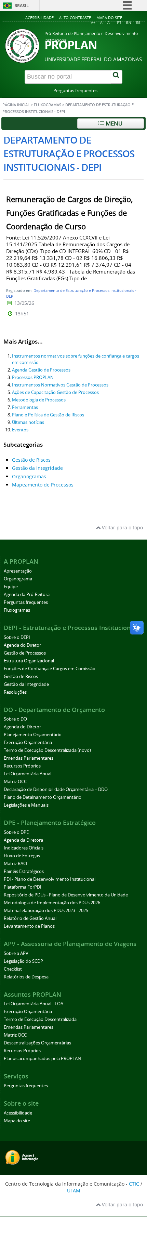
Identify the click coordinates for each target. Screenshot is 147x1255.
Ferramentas (25, 407)
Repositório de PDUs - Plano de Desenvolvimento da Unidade (66, 895)
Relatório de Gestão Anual (30, 918)
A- (109, 22)
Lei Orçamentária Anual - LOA (33, 1004)
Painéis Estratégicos (24, 871)
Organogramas (29, 476)
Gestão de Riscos (31, 460)
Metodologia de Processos (39, 400)
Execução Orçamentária (28, 742)
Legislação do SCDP (23, 961)
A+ (93, 22)
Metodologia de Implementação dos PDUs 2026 (52, 903)
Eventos (20, 430)
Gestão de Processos (25, 653)
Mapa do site (109, 17)
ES (138, 22)
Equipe (11, 587)
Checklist (13, 969)
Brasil (21, 6)
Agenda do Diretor (22, 645)
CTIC (134, 1183)
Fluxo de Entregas (22, 856)
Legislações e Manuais (26, 805)
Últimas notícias (28, 422)
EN (128, 22)
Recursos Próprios (22, 766)
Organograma (18, 579)
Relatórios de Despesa (26, 977)
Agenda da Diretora (23, 840)
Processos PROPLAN (33, 377)
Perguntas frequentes (75, 91)
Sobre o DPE (16, 832)
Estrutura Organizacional (29, 661)
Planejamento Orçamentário (33, 735)
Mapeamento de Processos (43, 484)
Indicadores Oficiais (23, 848)
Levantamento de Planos (29, 926)
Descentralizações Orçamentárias (37, 1043)
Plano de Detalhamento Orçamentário (42, 797)
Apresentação (18, 571)
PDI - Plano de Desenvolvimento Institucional (49, 879)
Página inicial (16, 104)
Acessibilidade (39, 17)
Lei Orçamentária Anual (27, 774)
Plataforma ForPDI (22, 887)
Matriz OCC (15, 782)
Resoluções (15, 692)
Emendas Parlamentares (28, 758)
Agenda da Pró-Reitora (27, 594)
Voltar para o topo (122, 527)
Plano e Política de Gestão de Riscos (48, 415)
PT (119, 22)
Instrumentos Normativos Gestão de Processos (60, 385)
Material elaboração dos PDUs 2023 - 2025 (46, 910)
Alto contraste (75, 17)
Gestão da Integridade (37, 468)
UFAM (73, 1190)
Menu (113, 123)
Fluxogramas (47, 104)
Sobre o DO (15, 719)
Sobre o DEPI (17, 637)
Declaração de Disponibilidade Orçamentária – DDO (56, 789)
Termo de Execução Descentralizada (40, 1019)
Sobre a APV (16, 953)
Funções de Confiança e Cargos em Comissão (49, 669)
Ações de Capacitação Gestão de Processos (55, 392)
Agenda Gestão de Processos (41, 370)
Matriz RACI (15, 863)
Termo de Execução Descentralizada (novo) (47, 750)
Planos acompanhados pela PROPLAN (42, 1058)
